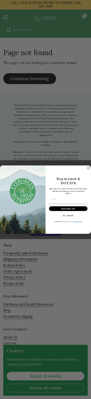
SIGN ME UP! (68, 208)
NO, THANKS (68, 215)
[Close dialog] (88, 168)
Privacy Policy (78, 221)
